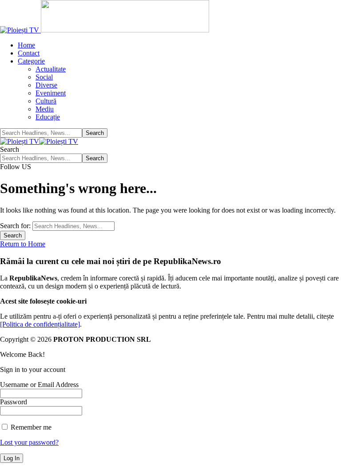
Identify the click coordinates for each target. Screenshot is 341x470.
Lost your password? (29, 442)
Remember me (30, 427)
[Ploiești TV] (39, 141)
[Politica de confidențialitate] (40, 324)
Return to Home (22, 244)
